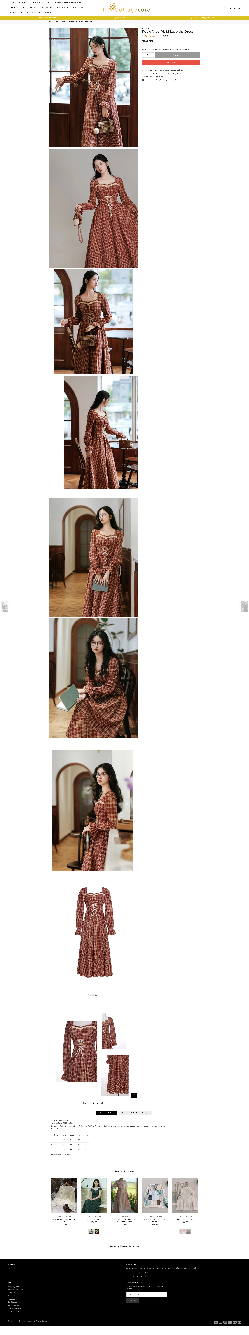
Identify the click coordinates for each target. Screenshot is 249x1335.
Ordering (11, 1293)
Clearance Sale (16, 13)
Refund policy (13, 1305)
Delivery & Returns (170, 49)
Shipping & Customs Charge (135, 1113)
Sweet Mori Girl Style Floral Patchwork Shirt (154, 1220)
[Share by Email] (101, 1103)
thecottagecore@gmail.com (144, 1272)
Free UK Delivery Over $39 (48, 17)
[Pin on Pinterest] (97, 1103)
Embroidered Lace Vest (185, 1219)
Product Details (107, 1113)
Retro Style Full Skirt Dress (94, 1219)
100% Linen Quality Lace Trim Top (63, 1220)
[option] (47, 18)
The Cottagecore (149, 29)
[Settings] (230, 8)
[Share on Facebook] (90, 1103)
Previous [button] (45, 1210)
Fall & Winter (61, 22)
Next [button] (203, 1210)
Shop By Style (62, 8)
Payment (11, 1296)
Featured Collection (41, 3)
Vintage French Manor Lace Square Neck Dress (124, 1220)
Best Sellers (78, 8)
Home (12, 3)
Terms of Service (14, 1308)
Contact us (12, 1302)
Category (23, 3)
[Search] (225, 8)
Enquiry (185, 49)
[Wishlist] (234, 8)
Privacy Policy (13, 1311)
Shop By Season (33, 13)
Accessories (47, 8)
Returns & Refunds (15, 1290)
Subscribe (133, 1301)
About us (11, 1268)
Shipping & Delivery (15, 1286)
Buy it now (171, 62)
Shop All (48, 13)
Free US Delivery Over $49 (203, 17)
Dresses (33, 8)
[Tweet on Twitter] (93, 1103)
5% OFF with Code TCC (125, 17)
